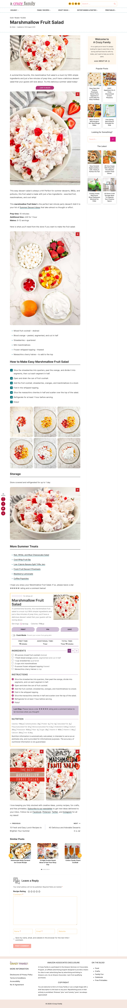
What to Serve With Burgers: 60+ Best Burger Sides (94, 122)
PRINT (23, 629)
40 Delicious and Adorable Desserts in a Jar (64, 827)
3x (77, 651)
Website (62, 931)
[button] (13, 596)
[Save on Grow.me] (3, 518)
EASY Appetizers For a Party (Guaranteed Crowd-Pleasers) (109, 92)
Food (97, 968)
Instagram (67, 812)
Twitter (55, 812)
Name (17, 931)
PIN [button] (47, 629)
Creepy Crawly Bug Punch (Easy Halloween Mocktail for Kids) (94, 197)
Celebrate (99, 977)
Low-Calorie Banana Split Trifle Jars (29, 564)
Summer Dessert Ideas (30, 207)
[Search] (113, 139)
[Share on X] (3, 513)
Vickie (13, 27)
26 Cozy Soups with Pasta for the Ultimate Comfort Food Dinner (109, 169)
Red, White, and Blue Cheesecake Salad (31, 555)
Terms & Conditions (18, 978)
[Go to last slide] (11, 855)
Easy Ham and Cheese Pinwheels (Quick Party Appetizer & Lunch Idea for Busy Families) (94, 93)
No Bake (23, 17)
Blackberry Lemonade (23, 574)
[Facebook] (70, 3)
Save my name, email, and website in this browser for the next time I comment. (42, 939)
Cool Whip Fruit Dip (22, 560)
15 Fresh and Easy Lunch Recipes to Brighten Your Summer (26, 827)
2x (73, 651)
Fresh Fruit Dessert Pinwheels (27, 569)
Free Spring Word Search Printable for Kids (109, 122)
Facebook (37, 812)
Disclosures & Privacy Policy (21, 975)
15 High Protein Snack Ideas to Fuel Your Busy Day (47, 862)
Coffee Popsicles (21, 578)
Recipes (17, 17)
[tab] (41, 869)
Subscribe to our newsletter (40, 809)
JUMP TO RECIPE (45, 88)
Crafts (97, 971)
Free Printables (101, 980)
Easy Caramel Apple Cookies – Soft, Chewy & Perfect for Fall (94, 168)
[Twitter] (73, 3)
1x (69, 651)
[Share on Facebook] (3, 504)
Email (39, 931)
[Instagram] (76, 3)
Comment (18, 894)
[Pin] (77, 94)
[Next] (80, 855)
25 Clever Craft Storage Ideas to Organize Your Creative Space (109, 197)
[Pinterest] (79, 3)
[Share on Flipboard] (3, 508)
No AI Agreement (17, 985)
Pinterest (46, 812)
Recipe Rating (19, 891)
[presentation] (20, 851)
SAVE (70, 629)
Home (11, 17)
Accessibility (15, 981)
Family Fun (99, 974)
